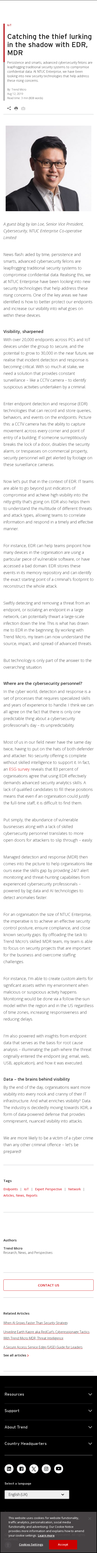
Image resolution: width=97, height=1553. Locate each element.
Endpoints (10, 1189)
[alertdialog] (48, 1532)
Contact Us (48, 1285)
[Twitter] (33, 1468)
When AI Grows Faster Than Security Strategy (35, 1323)
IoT (26, 1189)
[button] (48, 1285)
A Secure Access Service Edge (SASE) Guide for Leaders (43, 1347)
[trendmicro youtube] (58, 1468)
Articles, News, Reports (20, 1195)
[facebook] (21, 1468)
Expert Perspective (48, 1189)
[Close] (90, 1519)
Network (74, 1189)
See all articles (14, 1355)
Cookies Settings (31, 1544)
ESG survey (19, 769)
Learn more (46, 1535)
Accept (63, 1544)
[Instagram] (46, 1468)
